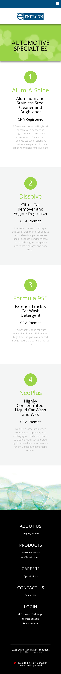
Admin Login (31, 623)
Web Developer (33, 652)
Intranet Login (31, 618)
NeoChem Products (31, 557)
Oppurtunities (31, 576)
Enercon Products (30, 552)
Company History (30, 533)
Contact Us (30, 595)
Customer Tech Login (31, 614)
